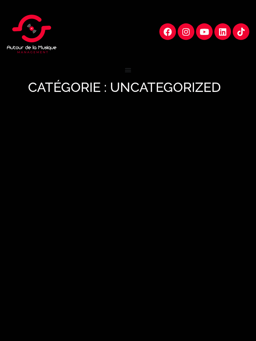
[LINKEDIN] (222, 31)
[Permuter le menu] (128, 70)
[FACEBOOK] (167, 31)
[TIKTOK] (241, 31)
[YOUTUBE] (204, 31)
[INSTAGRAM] (186, 31)
